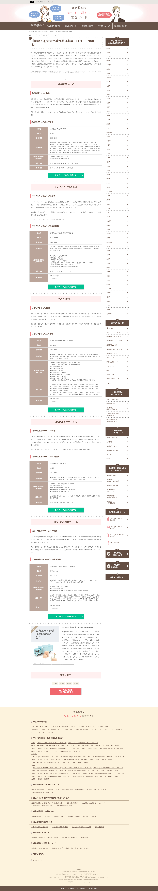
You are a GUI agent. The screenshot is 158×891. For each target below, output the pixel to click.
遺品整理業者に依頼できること (117, 432)
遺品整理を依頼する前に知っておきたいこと (117, 469)
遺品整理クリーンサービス (114, 341)
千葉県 (108, 120)
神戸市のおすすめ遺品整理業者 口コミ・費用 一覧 (83, 770)
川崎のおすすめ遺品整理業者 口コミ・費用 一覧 (110, 757)
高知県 (108, 280)
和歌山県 (109, 242)
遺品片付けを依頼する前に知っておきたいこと (51, 798)
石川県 (108, 157)
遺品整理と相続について (117, 554)
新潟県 (76, 683)
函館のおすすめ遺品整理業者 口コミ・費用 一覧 (51, 743)
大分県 (108, 305)
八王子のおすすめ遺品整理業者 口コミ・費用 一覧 (65, 751)
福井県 (108, 162)
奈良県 (108, 238)
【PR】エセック (111, 328)
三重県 (108, 195)
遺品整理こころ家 (112, 345)
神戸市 (109, 233)
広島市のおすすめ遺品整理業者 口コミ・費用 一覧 (65, 773)
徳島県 (108, 267)
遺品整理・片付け (112, 446)
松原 (108, 217)
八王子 (109, 128)
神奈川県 (109, 132)
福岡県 (108, 284)
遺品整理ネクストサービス (114, 349)
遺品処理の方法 (111, 403)
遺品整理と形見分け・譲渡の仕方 (113, 480)
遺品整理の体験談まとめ (117, 512)
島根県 (108, 250)
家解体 (108, 459)
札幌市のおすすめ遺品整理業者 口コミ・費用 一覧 (83, 743)
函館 (108, 52)
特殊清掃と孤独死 (85, 848)
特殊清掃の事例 (56, 848)
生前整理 (109, 442)
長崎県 (108, 297)
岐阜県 (108, 179)
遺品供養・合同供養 (112, 450)
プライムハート (111, 374)
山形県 (108, 86)
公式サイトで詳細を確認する (65, 175)
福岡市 (109, 292)
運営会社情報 (38, 854)
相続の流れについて (52, 837)
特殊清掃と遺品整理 (70, 848)
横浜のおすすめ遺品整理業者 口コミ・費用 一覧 (47, 757)
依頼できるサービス (104, 26)
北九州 (109, 288)
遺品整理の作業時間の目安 (111, 502)
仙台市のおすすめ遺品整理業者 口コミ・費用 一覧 (97, 745)
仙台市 (109, 77)
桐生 (108, 111)
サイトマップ (37, 860)
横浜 (108, 136)
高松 (108, 276)
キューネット (110, 357)
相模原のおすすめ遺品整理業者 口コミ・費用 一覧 (78, 757)
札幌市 (109, 56)
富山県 (108, 153)
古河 (108, 98)
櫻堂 (108, 370)
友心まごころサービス (113, 379)
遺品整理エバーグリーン (114, 336)
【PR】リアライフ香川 (113, 332)
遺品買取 (109, 454)
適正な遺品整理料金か (113, 399)
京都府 (108, 204)
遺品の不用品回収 (112, 437)
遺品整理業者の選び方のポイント (117, 393)
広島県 (108, 259)
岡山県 (108, 255)
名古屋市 (110, 191)
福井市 (109, 166)
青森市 (109, 65)
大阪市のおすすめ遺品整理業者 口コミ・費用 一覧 (108, 768)
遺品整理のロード (112, 353)
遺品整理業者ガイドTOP (37, 26)
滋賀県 (108, 200)
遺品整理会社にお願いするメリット (112, 490)
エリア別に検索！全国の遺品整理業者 (65, 691)
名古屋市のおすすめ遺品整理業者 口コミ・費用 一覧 (53, 762)
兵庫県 (108, 225)
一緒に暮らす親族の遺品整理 (116, 519)
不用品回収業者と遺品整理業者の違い (112, 496)
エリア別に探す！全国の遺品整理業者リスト (117, 42)
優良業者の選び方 (87, 26)
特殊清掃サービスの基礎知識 (39, 848)
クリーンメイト (111, 366)
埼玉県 (108, 115)
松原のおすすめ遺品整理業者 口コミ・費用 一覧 (77, 768)
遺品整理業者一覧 (70, 26)
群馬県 (108, 107)
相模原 (109, 141)
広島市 (109, 263)
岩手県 (108, 69)
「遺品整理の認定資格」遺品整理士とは (114, 414)
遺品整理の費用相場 (112, 485)
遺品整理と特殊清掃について (117, 566)
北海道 (108, 48)
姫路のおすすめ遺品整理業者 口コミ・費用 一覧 (51, 770)
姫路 (108, 229)
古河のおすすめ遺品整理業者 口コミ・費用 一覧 (64, 748)
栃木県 (108, 103)
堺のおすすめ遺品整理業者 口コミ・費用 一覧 (47, 768)
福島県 (69, 683)
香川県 (108, 271)
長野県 (108, 174)
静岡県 (108, 183)
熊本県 (108, 301)
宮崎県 (108, 309)
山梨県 (108, 170)
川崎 (108, 145)
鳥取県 (108, 246)
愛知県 (108, 187)
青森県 (108, 60)
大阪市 (109, 221)
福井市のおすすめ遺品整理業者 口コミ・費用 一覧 (71, 759)
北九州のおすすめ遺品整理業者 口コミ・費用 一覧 (58, 776)
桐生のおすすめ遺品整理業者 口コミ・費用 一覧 (108, 748)
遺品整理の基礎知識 (120, 26)
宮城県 (55, 683)
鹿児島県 (109, 314)
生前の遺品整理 (114, 542)
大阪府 (108, 208)
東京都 (108, 124)
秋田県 (62, 683)
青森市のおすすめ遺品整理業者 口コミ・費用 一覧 (52, 745)
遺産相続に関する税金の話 (69, 837)
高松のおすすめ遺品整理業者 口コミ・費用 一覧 (109, 773)
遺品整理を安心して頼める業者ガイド (43, 2)
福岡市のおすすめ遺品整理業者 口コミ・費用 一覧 (90, 776)
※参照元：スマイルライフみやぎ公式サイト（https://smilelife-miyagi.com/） (48, 219)
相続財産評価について (87, 837)
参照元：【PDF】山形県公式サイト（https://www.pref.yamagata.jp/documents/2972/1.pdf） (53, 664)
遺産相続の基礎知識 (37, 837)
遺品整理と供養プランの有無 (112, 408)
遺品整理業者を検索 (53, 26)
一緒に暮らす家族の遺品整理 (116, 527)
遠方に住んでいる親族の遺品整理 (117, 535)
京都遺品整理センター (113, 362)
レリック (109, 383)
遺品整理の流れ (111, 475)
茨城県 (108, 94)
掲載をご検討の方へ (117, 577)
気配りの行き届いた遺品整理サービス (112, 420)
